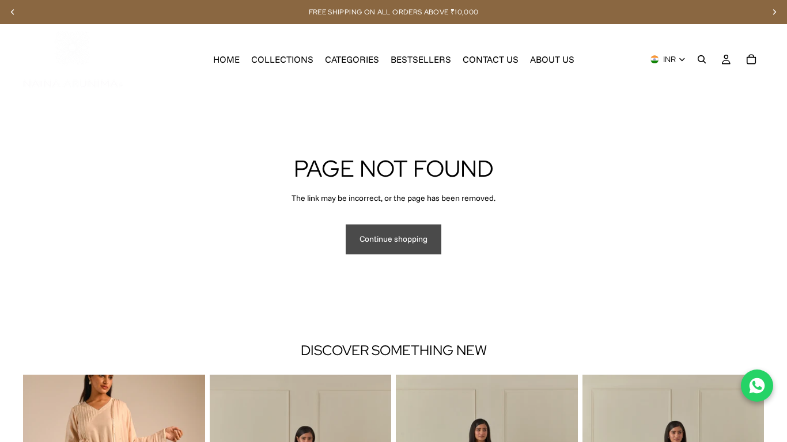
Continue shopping (393, 239)
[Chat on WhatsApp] (757, 385)
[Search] (701, 59)
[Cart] (751, 59)
